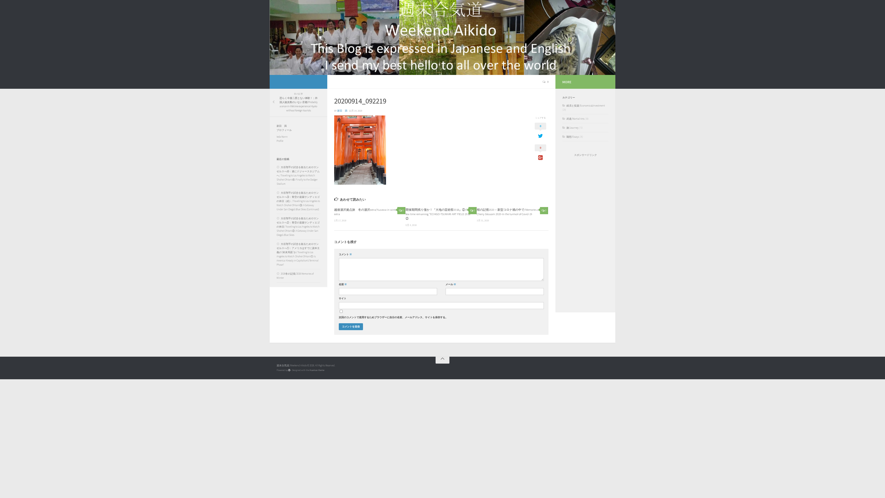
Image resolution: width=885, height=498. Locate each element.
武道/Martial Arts (575, 118)
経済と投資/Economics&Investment (585, 105)
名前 (343, 284)
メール (450, 284)
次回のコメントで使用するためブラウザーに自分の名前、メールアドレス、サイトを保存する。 (393, 317)
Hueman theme (317, 370)
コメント (345, 254)
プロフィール (284, 130)
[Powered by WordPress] (289, 370)
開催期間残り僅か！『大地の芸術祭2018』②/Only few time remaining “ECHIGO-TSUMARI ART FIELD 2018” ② (440, 214)
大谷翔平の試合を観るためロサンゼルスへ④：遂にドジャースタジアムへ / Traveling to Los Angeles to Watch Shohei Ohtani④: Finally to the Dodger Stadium (298, 175)
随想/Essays (572, 136)
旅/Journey (572, 127)
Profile (280, 140)
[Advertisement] (585, 234)
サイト (342, 298)
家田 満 (342, 110)
